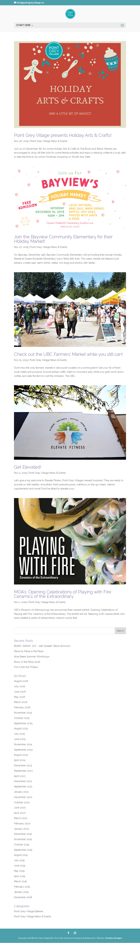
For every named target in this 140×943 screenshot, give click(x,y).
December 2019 (23, 834)
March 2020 (20, 818)
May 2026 (19, 697)
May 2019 (19, 871)
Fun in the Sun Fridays (26, 667)
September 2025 (23, 723)
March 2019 (20, 881)
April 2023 (19, 776)
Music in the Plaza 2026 (27, 662)
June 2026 (20, 691)
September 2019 (23, 849)
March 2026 (20, 702)
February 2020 (22, 823)
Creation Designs (113, 938)
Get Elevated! (27, 467)
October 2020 (22, 802)
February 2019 (22, 886)
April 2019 (19, 876)
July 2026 (19, 686)
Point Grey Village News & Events (48, 141)
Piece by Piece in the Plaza (28, 651)
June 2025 (19, 739)
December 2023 (23, 765)
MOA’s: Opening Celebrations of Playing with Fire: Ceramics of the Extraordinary (63, 594)
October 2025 (21, 718)
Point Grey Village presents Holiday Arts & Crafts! (63, 135)
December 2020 (23, 797)
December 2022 (23, 781)
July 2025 (19, 733)
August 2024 (21, 754)
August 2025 (21, 728)
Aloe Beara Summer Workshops (32, 656)
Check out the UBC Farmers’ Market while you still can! (68, 354)
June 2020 (20, 807)
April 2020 (20, 813)
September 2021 (23, 786)
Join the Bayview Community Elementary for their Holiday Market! (63, 239)
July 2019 (19, 860)
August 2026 (21, 681)
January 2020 (21, 828)
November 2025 (23, 712)
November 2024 (23, 744)
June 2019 (19, 865)
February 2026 (22, 707)
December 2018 (23, 897)
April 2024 (19, 760)
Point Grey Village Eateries (28, 911)
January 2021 (21, 791)
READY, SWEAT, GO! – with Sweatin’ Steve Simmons (42, 646)
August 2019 (21, 855)
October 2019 (21, 844)
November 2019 (23, 839)
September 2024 (23, 749)
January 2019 (21, 892)
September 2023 (23, 770)
